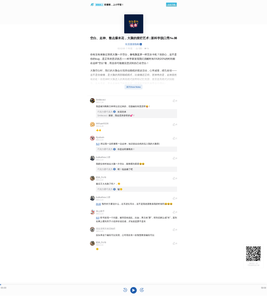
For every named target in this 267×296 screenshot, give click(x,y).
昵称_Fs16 (101, 177)
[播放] (133, 290)
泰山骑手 (100, 211)
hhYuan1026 (102, 123)
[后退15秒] (125, 290)
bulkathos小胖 (103, 157)
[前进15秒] (141, 290)
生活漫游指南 (132, 44)
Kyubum (100, 137)
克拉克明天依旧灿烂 (105, 228)
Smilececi (101, 99)
